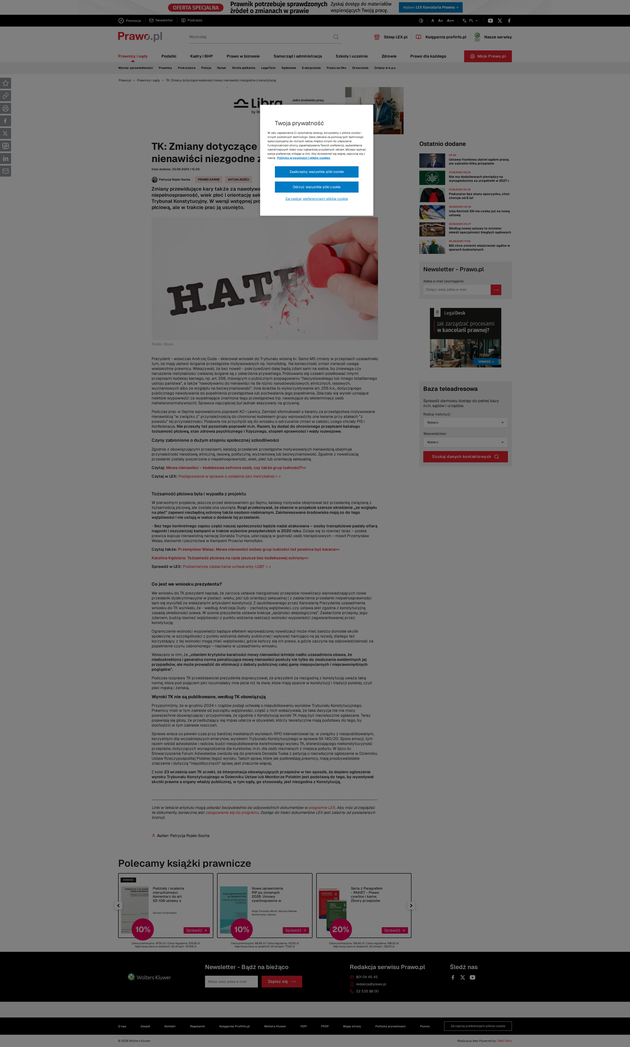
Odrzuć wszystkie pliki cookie (317, 187)
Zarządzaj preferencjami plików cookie (316, 199)
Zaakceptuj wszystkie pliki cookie (317, 171)
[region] (316, 160)
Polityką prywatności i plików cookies (303, 158)
